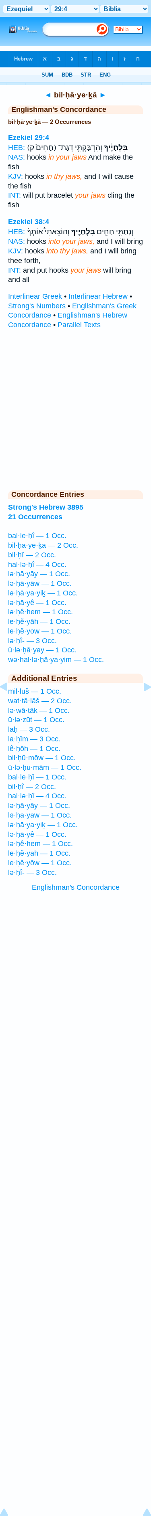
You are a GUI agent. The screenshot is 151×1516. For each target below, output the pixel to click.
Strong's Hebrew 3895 (45, 507)
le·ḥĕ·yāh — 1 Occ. (39, 621)
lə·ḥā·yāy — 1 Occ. (39, 574)
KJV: (15, 176)
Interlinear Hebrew (98, 296)
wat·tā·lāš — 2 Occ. (40, 701)
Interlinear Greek (35, 296)
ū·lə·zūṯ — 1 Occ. (36, 720)
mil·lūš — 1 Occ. (34, 691)
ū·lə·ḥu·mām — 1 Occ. (44, 767)
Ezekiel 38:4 (28, 222)
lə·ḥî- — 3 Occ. (32, 641)
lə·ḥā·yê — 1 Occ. (37, 603)
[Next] (141, 705)
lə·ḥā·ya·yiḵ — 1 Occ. (43, 593)
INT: (14, 195)
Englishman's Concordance (76, 887)
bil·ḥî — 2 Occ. (32, 555)
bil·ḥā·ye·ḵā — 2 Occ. (43, 545)
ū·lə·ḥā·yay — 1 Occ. (42, 650)
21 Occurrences (35, 517)
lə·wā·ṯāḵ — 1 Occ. (39, 710)
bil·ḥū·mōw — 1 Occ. (42, 758)
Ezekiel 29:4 (28, 138)
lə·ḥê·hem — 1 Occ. (40, 612)
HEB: (16, 148)
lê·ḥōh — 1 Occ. (34, 749)
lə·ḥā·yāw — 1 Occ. (40, 583)
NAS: (16, 157)
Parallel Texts (79, 325)
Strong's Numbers (37, 306)
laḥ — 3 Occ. (29, 729)
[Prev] (10, 705)
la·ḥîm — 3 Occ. (34, 739)
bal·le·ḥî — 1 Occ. (37, 536)
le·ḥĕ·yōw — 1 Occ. (40, 631)
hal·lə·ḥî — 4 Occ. (37, 565)
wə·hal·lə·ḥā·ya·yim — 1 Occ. (56, 660)
